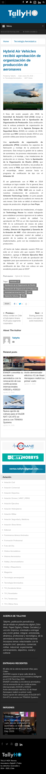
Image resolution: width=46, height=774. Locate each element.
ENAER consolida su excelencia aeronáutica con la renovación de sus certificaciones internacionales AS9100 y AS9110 (13, 381)
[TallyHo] (23, 14)
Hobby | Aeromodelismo (14, 562)
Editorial (7, 530)
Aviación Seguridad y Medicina (16, 519)
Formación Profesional (13, 540)
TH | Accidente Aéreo (12, 588)
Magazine (8, 572)
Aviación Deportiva (11, 493)
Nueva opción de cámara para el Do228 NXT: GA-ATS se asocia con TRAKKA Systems (13, 417)
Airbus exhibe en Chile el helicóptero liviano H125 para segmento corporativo (12, 318)
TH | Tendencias (10, 599)
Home (6, 41)
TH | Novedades (10, 593)
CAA (29, 292)
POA (23, 296)
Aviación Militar (10, 514)
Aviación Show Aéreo (12, 525)
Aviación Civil (9, 482)
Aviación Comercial (12, 488)
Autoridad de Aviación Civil (15, 292)
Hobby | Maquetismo (12, 567)
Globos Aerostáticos (12, 551)
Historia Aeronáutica (12, 556)
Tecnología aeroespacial (14, 577)
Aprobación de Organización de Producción (21, 289)
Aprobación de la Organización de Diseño (20, 285)
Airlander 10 (14, 281)
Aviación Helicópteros (13, 509)
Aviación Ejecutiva (11, 503)
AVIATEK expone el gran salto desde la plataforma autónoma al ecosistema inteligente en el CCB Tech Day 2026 (22, 676)
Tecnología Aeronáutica (25, 41)
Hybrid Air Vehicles (12, 296)
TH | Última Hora (11, 604)
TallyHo (13, 76)
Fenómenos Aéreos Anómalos (16, 535)
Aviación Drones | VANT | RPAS (17, 498)
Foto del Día (9, 546)
